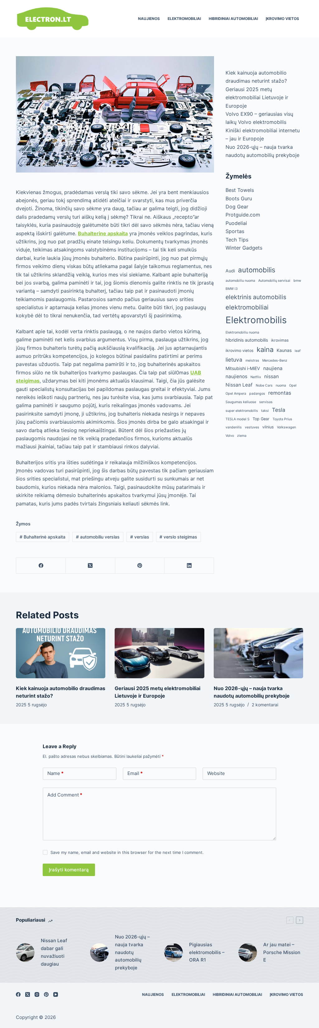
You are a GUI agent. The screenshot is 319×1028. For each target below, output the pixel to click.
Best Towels (240, 190)
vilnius (268, 427)
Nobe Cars (264, 385)
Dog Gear (237, 206)
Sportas (235, 231)
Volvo (230, 436)
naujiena (273, 368)
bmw (297, 281)
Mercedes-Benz (274, 360)
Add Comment (64, 795)
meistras (252, 360)
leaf (298, 351)
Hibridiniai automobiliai (233, 18)
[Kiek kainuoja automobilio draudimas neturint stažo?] (60, 653)
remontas (279, 393)
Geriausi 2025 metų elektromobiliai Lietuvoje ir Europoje (257, 97)
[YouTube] (55, 994)
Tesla (278, 410)
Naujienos (149, 18)
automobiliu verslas (98, 536)
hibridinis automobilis (247, 340)
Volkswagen (286, 427)
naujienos (236, 376)
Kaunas (284, 350)
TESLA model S (238, 419)
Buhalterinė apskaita (42, 536)
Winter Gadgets (244, 248)
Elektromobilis (256, 319)
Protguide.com (243, 215)
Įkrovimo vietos (282, 18)
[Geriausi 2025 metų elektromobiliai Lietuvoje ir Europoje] (159, 653)
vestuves (252, 427)
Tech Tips (237, 239)
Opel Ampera (236, 394)
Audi (230, 270)
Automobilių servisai (274, 281)
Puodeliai (236, 223)
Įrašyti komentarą (69, 870)
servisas (266, 402)
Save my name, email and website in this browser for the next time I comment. (127, 852)
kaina (265, 349)
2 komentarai (265, 704)
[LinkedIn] (189, 566)
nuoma (281, 385)
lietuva (234, 359)
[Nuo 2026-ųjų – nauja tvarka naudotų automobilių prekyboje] (258, 653)
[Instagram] (37, 994)
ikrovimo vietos (240, 350)
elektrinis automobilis (256, 297)
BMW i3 (232, 289)
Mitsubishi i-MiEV (243, 368)
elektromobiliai (247, 307)
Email (135, 773)
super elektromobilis (242, 411)
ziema (241, 436)
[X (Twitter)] (90, 566)
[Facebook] (41, 566)
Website (216, 773)
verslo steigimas (178, 536)
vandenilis (234, 427)
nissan (271, 376)
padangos (257, 394)
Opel (293, 385)
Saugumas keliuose (241, 402)
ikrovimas (280, 340)
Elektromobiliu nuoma (242, 332)
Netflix (255, 377)
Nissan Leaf (239, 385)
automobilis (256, 270)
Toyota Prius (282, 419)
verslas (139, 536)
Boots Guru (239, 198)
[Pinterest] (140, 566)
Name (55, 773)
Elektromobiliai (184, 18)
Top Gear (261, 419)
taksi (265, 411)
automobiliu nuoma (240, 281)
